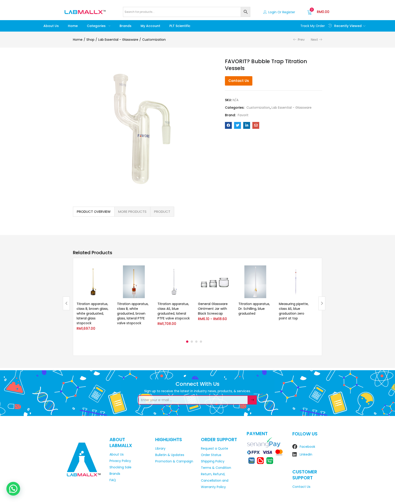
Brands (125, 26)
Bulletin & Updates (169, 455)
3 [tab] (196, 341)
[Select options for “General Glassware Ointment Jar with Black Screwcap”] (228, 271)
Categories (97, 26)
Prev (301, 39)
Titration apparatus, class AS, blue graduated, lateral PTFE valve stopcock (173, 311)
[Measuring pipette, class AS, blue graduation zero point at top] (295, 281)
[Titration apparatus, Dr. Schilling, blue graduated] (255, 281)
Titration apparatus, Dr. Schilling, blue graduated (254, 309)
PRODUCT (162, 211)
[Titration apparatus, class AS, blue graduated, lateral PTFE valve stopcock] (174, 281)
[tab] (94, 212)
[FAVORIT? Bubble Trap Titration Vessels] (228, 125)
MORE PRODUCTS (132, 211)
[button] (318, 12)
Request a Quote (214, 448)
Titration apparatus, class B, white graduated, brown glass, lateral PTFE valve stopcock (133, 313)
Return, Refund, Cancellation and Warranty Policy (214, 480)
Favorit (243, 115)
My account (150, 26)
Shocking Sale (120, 467)
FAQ (112, 480)
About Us (51, 26)
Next (314, 39)
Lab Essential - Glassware (118, 39)
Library (160, 448)
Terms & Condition (216, 467)
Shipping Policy (212, 461)
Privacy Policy (120, 461)
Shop (90, 39)
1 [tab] (187, 341)
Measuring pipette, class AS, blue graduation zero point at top (294, 311)
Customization (154, 39)
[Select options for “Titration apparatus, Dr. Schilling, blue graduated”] (268, 271)
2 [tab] (192, 341)
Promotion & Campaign (174, 461)
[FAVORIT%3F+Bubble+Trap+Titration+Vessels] (237, 125)
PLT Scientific (179, 26)
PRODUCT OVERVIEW (94, 211)
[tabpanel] (93, 300)
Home (73, 26)
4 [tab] (201, 341)
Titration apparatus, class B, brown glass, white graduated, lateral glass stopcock (92, 313)
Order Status (211, 455)
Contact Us (238, 80)
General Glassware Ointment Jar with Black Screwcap (213, 309)
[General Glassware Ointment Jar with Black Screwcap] (214, 281)
